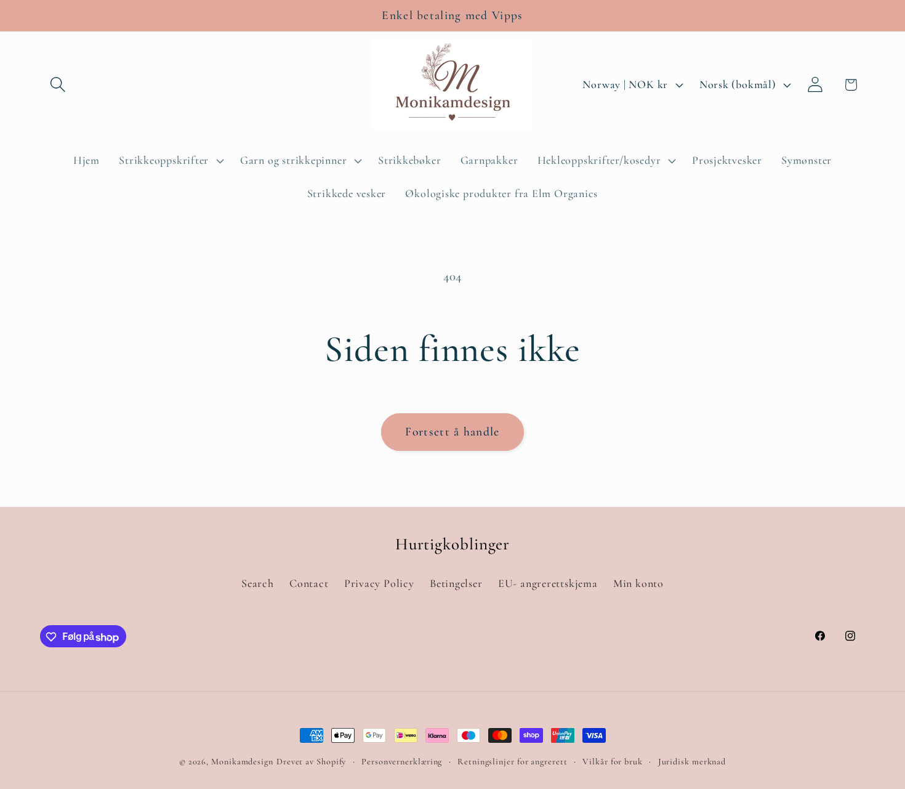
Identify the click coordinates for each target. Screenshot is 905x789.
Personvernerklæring (401, 761)
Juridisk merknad (692, 761)
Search (257, 584)
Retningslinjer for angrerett (512, 761)
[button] (57, 84)
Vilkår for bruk (612, 761)
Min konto (638, 584)
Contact (308, 584)
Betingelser (456, 584)
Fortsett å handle (452, 431)
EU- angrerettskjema (548, 584)
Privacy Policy (379, 584)
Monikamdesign (242, 761)
